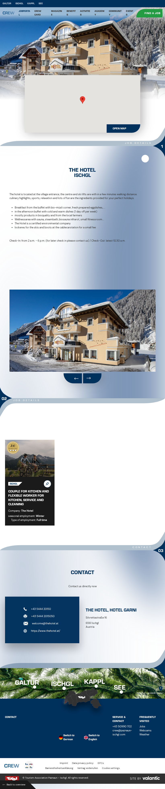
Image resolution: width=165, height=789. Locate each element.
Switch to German (68, 738)
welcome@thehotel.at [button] (44, 623)
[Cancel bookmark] (145, 158)
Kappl (31, 3)
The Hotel (27, 510)
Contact (10, 717)
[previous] (73, 378)
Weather (144, 734)
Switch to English (94, 738)
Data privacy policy (83, 763)
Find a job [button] (152, 13)
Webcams (145, 730)
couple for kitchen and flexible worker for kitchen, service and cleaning (28, 497)
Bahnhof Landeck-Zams (149, 693)
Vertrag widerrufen (87, 768)
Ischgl (19, 3)
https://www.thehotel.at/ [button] (45, 630)
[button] (82, 100)
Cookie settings (111, 768)
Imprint (64, 763)
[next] (92, 378)
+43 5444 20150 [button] (40, 608)
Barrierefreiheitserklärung (59, 768)
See (41, 3)
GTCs (101, 763)
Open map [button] (119, 128)
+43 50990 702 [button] (122, 726)
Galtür (7, 3)
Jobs (142, 726)
